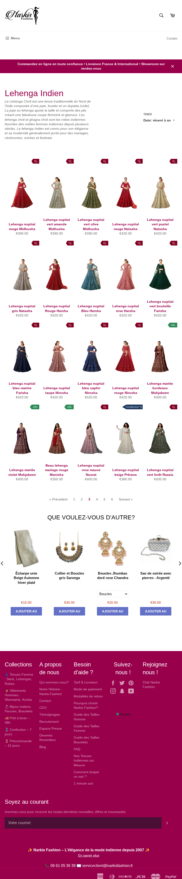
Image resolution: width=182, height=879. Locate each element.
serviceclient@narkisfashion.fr (107, 866)
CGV (42, 707)
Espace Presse (50, 728)
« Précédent (58, 499)
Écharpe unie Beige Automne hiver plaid (26, 578)
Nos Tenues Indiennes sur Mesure (84, 760)
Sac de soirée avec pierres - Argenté (155, 575)
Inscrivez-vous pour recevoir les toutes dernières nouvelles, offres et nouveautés (65, 812)
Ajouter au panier (26, 612)
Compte (172, 38)
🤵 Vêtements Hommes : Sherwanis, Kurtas (18, 695)
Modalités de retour (88, 696)
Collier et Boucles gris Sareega (69, 575)
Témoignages (49, 714)
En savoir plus (88, 855)
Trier (147, 114)
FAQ (77, 749)
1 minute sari (83, 783)
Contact (45, 701)
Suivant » (126, 499)
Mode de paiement (88, 689)
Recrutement (49, 721)
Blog (42, 747)
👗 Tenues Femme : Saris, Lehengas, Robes (19, 679)
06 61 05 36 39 (63, 866)
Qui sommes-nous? (54, 682)
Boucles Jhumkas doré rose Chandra (112, 575)
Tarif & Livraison (86, 682)
